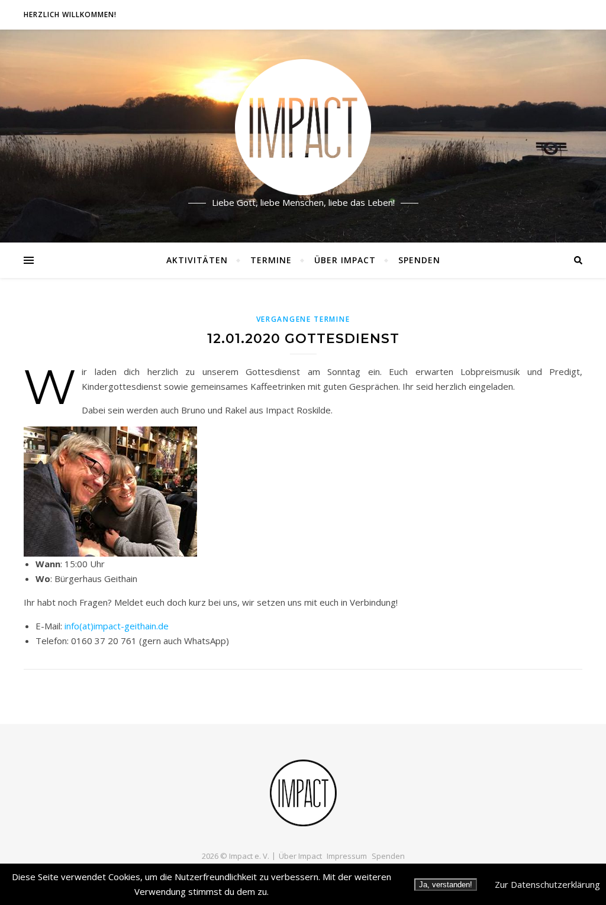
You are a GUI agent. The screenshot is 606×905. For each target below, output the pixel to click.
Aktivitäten (197, 260)
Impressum (347, 856)
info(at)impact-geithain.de (117, 626)
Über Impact (345, 260)
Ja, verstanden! (445, 884)
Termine (271, 260)
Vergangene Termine (303, 319)
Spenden (419, 260)
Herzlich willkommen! (70, 14)
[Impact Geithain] (303, 136)
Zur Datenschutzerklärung (547, 884)
